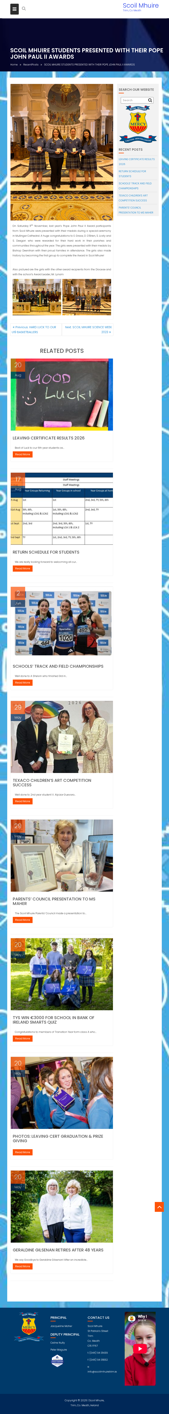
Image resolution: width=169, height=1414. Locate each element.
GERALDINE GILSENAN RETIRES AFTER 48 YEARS (58, 1250)
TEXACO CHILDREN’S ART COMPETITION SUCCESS (52, 783)
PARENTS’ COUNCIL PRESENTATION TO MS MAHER (54, 901)
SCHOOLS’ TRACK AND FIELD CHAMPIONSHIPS (58, 666)
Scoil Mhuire (141, 5)
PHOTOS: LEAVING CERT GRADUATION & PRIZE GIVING (58, 1138)
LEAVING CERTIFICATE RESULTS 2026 (49, 438)
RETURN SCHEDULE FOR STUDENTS (46, 552)
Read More (22, 454)
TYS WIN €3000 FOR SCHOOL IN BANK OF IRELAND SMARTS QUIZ (53, 1020)
